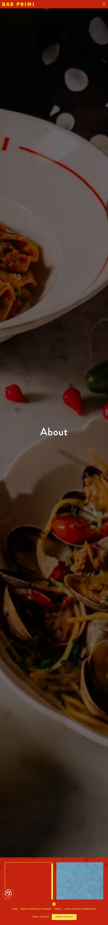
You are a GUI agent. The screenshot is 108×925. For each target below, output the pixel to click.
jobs (15, 909)
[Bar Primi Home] (18, 4)
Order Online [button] (64, 916)
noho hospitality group (36, 909)
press (58, 909)
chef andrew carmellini (80, 909)
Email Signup (41, 916)
